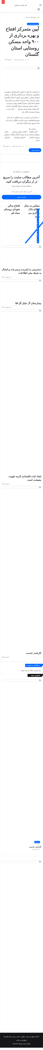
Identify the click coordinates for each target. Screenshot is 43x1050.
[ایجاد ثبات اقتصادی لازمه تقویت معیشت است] (21, 392)
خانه (38, 17)
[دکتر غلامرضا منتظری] (21, 5)
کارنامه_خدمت (33, 653)
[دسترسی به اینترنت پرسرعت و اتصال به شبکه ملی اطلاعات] (21, 256)
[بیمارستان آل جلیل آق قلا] (21, 290)
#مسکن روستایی (19, 137)
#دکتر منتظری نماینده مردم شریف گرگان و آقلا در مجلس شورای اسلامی (22, 134)
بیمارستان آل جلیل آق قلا (28, 303)
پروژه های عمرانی (30, 17)
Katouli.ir (15, 1043)
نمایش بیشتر (35, 150)
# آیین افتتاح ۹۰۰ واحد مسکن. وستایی (25, 132)
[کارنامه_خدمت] (21, 568)
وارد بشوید (24, 670)
